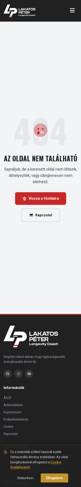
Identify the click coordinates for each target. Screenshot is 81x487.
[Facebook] (8, 374)
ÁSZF (7, 398)
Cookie (8, 426)
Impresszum (13, 412)
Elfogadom (54, 478)
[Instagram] (18, 374)
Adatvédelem (13, 405)
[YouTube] (29, 374)
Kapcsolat (43, 215)
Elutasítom (25, 478)
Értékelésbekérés (16, 419)
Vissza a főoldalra (44, 198)
